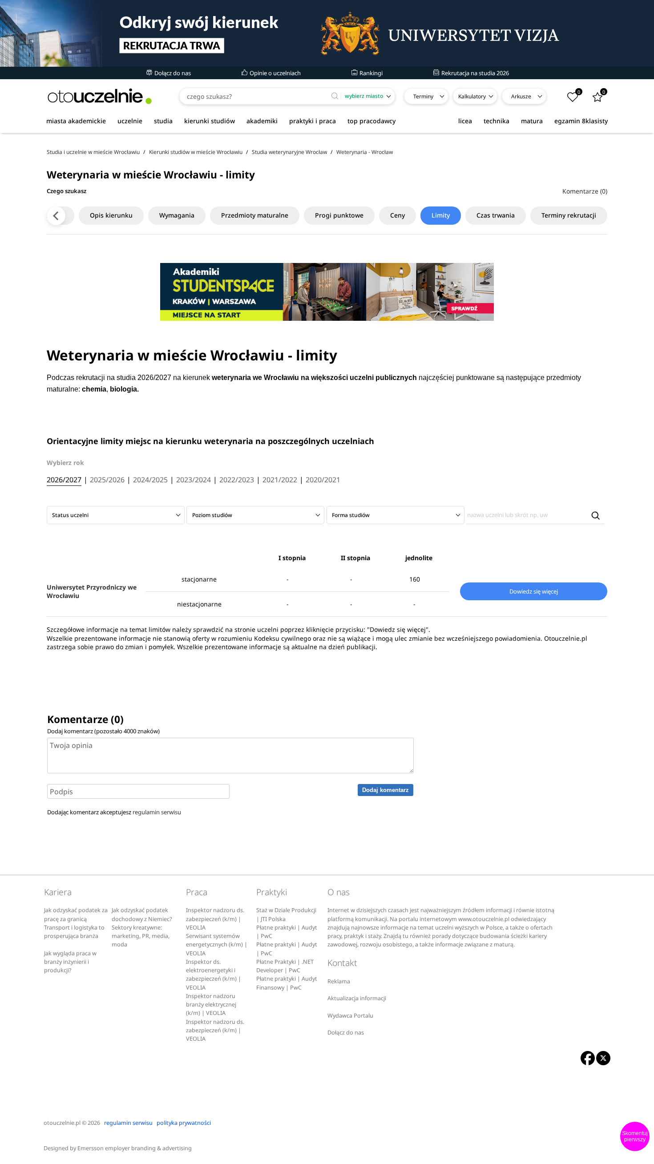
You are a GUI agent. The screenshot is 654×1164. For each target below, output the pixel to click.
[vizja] (327, 33)
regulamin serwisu (157, 812)
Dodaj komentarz (385, 790)
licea (465, 121)
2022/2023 (236, 480)
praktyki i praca (312, 121)
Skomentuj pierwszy (635, 1136)
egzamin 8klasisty (581, 121)
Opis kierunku (111, 215)
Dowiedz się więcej (533, 591)
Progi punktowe (339, 215)
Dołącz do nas (172, 73)
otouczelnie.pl (62, 1123)
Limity (441, 215)
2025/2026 (107, 480)
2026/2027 (64, 480)
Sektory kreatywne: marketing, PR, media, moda (141, 936)
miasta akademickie (76, 121)
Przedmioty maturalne (254, 215)
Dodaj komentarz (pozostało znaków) (103, 731)
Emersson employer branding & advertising (134, 1148)
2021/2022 (279, 480)
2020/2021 (323, 480)
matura (532, 121)
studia (163, 121)
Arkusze (521, 96)
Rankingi (370, 73)
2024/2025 (150, 480)
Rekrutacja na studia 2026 (474, 73)
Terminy (423, 96)
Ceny (397, 215)
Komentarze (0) (584, 191)
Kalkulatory (472, 96)
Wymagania (176, 215)
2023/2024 (193, 480)
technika (496, 121)
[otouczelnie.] (100, 96)
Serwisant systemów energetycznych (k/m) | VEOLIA (216, 944)
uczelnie (129, 121)
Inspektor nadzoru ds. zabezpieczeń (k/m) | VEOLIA (215, 918)
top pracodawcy (371, 121)
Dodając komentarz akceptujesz (114, 812)
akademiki (262, 121)
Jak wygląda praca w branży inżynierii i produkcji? (70, 962)
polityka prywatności (184, 1123)
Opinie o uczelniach (274, 73)
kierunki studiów (209, 121)
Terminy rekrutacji (568, 215)
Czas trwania (495, 215)
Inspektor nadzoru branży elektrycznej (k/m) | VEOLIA (211, 1004)
